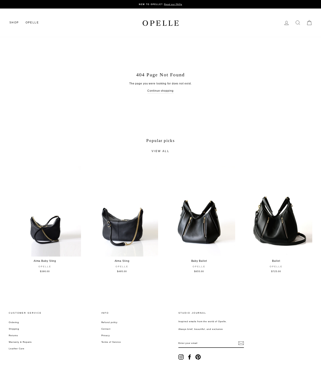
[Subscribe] (241, 343)
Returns (13, 335)
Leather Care (16, 348)
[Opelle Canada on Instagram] (181, 357)
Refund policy (109, 322)
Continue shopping (160, 90)
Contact (105, 329)
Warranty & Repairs (20, 342)
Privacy (105, 335)
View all (161, 151)
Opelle (32, 22)
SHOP (14, 22)
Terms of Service (111, 342)
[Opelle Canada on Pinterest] (198, 357)
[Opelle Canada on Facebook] (189, 357)
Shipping (14, 329)
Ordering (14, 322)
